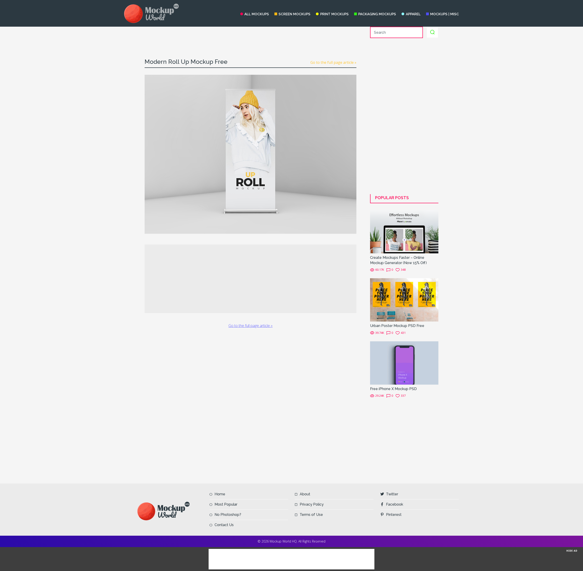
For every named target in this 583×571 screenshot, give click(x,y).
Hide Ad (571, 550)
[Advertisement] (250, 37)
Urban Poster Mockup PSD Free (397, 326)
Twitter (392, 494)
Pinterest (393, 514)
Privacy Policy (312, 504)
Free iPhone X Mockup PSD (393, 389)
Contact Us (224, 525)
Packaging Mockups (377, 14)
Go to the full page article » (333, 62)
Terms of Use (311, 514)
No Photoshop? (228, 514)
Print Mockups (334, 14)
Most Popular (226, 504)
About (305, 494)
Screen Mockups (294, 14)
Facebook (394, 504)
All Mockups (256, 14)
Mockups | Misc (444, 14)
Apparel (413, 14)
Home (220, 494)
